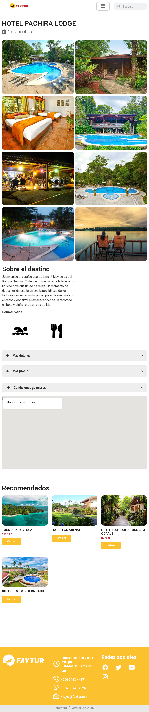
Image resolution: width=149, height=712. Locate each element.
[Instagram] (105, 676)
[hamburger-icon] (103, 6)
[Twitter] (118, 667)
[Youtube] (131, 667)
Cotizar (12, 541)
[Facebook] (105, 667)
